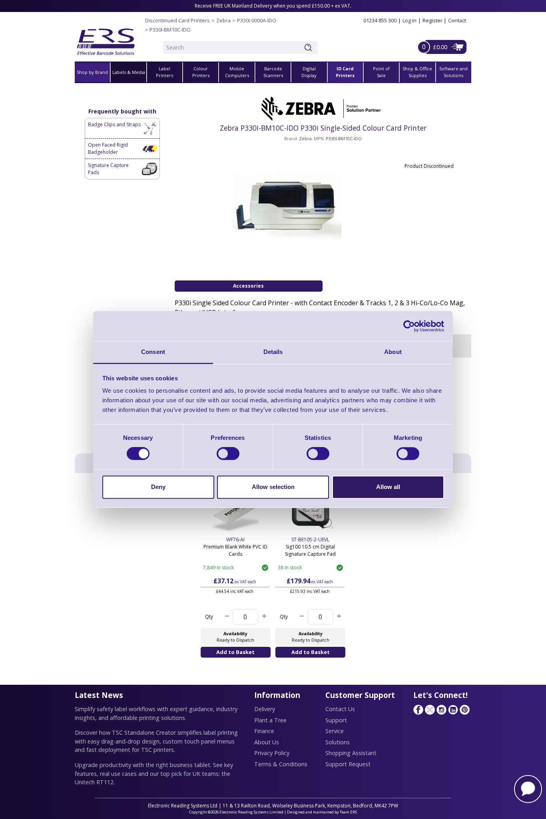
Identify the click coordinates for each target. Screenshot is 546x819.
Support (336, 720)
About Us (266, 742)
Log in (409, 20)
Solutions (337, 742)
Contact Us (340, 709)
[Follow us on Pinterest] (464, 709)
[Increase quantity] (264, 617)
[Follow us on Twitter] (429, 709)
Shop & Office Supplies (417, 72)
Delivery (264, 709)
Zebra (223, 20)
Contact (457, 20)
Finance (264, 731)
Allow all (388, 486)
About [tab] (393, 351)
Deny (158, 486)
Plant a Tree (270, 720)
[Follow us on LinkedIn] (453, 709)
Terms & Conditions (280, 764)
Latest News (99, 695)
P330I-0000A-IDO (256, 20)
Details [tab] (273, 351)
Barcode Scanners (273, 72)
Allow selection (273, 486)
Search (310, 47)
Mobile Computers (237, 72)
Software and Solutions (453, 72)
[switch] (228, 453)
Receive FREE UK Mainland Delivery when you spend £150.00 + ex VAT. (273, 5)
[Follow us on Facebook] (418, 709)
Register (432, 20)
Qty (209, 616)
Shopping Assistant (351, 753)
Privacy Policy (271, 753)
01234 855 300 (380, 20)
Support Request (348, 764)
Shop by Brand (92, 72)
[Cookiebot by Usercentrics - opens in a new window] (409, 326)
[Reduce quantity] (227, 617)
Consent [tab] (153, 351)
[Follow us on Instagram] (441, 709)
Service (334, 731)
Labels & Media (128, 72)
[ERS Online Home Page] (106, 38)
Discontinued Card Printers (177, 20)
